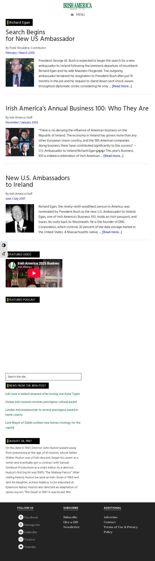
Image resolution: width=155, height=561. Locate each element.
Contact (110, 522)
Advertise (111, 517)
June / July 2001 (15, 198)
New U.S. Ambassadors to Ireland (38, 181)
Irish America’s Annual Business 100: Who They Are (77, 108)
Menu (80, 14)
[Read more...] (122, 86)
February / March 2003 (20, 53)
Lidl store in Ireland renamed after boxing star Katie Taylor (42, 394)
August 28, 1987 (20, 441)
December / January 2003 (22, 122)
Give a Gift (70, 522)
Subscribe (70, 517)
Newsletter (71, 527)
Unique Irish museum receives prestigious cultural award (41, 402)
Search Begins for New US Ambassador (40, 35)
